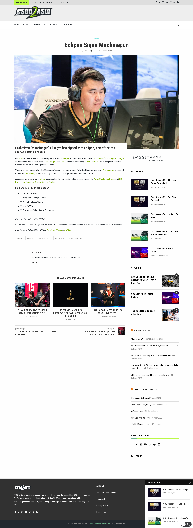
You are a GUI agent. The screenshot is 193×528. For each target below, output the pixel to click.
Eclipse (66, 158)
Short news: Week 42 (139, 339)
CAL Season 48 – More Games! (162, 250)
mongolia (60, 238)
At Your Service (137, 411)
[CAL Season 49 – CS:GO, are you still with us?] (139, 235)
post (21, 158)
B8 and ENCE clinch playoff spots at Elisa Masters (151, 355)
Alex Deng (87, 51)
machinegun (44, 238)
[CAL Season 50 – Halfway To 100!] (139, 218)
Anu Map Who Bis (138, 418)
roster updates (76, 238)
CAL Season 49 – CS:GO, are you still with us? (164, 233)
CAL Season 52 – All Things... (176, 489)
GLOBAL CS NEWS (142, 330)
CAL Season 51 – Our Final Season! (163, 199)
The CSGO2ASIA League (106, 492)
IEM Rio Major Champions (141, 424)
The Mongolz (50, 162)
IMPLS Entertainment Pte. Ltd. (99, 524)
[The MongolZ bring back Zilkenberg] (170, 315)
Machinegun (31, 173)
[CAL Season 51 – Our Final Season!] (139, 201)
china (19, 238)
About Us (100, 486)
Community (67, 25)
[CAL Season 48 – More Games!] (139, 252)
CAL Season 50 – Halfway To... (176, 518)
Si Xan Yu (92, 162)
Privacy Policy (102, 505)
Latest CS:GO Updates (145, 389)
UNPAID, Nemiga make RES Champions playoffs (150, 375)
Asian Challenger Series (104, 179)
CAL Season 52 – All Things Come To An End (164, 182)
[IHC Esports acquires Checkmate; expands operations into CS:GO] (70, 295)
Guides (52, 25)
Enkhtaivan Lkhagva (109, 158)
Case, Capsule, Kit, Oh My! (141, 405)
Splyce (64, 162)
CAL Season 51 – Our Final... (176, 504)
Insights (38, 25)
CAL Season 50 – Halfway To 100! (164, 216)
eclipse (30, 238)
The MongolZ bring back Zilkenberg (143, 312)
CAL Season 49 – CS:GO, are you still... (59, 2)
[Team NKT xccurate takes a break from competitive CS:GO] (32, 295)
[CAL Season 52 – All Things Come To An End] (139, 184)
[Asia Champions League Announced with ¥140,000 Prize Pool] (170, 281)
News (25, 25)
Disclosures (101, 512)
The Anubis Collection (140, 398)
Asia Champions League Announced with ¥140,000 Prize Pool (143, 279)
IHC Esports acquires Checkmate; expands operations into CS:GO (70, 313)
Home (16, 25)
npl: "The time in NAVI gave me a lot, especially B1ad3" (152, 346)
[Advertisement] (127, 12)
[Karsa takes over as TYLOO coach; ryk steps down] (108, 295)
